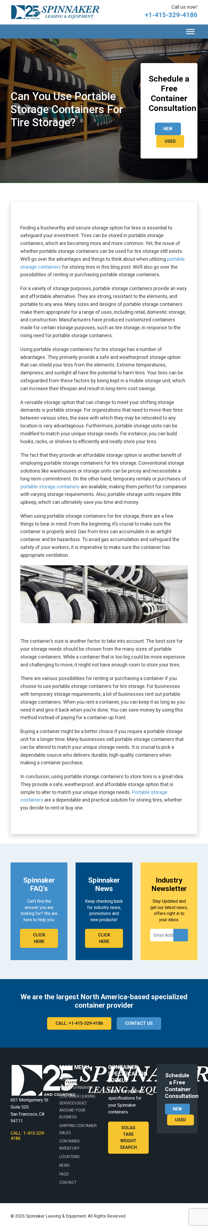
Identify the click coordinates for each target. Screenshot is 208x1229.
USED (170, 141)
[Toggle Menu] (190, 31)
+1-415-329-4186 (171, 15)
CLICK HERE (39, 938)
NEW (168, 128)
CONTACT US (139, 1023)
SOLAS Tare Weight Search (128, 1137)
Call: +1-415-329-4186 (79, 1023)
